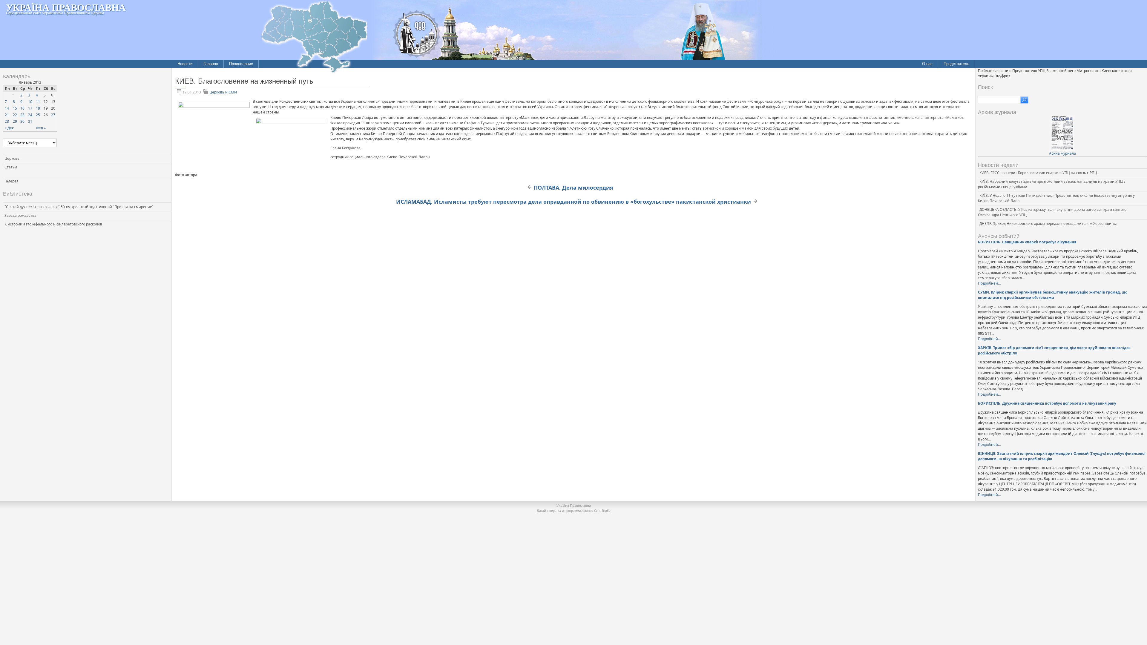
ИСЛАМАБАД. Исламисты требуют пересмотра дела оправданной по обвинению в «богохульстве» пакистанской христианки (573, 201)
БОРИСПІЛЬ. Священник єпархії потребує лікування (1027, 242)
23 (22, 114)
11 (38, 101)
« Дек (9, 127)
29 (15, 121)
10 (30, 101)
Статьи (10, 167)
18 (38, 108)
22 (15, 114)
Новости (184, 64)
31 (30, 121)
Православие (241, 64)
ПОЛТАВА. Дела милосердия (573, 187)
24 (30, 114)
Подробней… (989, 283)
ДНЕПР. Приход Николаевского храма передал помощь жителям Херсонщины (1048, 223)
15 (15, 108)
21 (7, 114)
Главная (210, 64)
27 (53, 114)
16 (22, 108)
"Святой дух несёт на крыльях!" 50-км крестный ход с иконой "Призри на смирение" (79, 206)
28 (7, 121)
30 (22, 121)
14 (7, 108)
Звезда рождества (20, 215)
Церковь (11, 158)
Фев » (41, 127)
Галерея (11, 181)
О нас (927, 64)
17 (30, 108)
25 (38, 114)
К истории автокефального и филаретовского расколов (53, 224)
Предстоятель (956, 64)
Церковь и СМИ (223, 92)
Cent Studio (602, 511)
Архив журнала (1062, 153)
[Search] (1024, 100)
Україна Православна (66, 7)
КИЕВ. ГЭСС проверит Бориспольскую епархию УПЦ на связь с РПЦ (1038, 172)
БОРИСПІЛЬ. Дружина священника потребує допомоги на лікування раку (1047, 403)
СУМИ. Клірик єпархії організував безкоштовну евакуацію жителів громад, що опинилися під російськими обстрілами (1052, 295)
